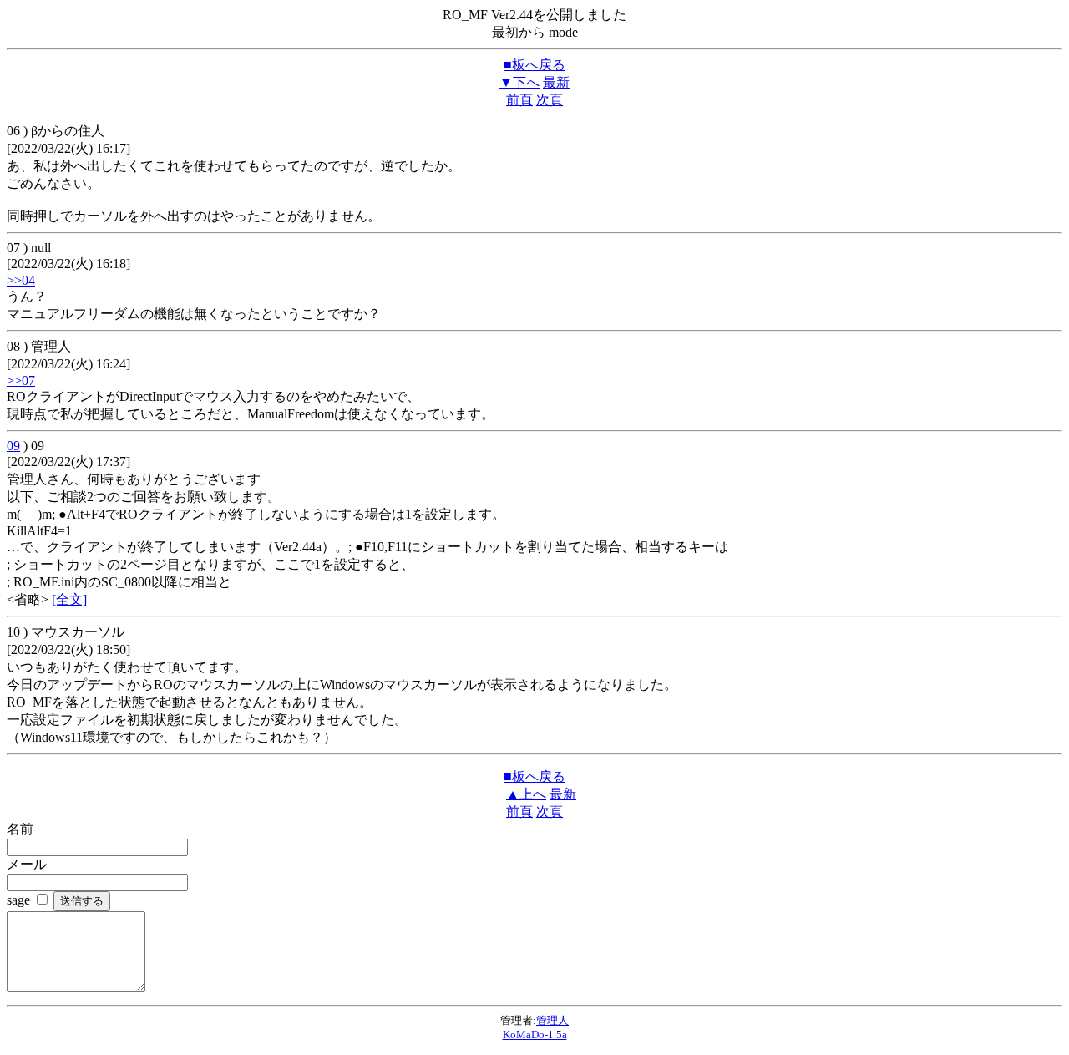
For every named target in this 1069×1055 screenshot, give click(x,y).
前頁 (519, 100)
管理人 (552, 1020)
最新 (556, 82)
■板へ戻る (534, 65)
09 (13, 446)
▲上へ (526, 794)
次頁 (549, 100)
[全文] (69, 599)
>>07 (21, 380)
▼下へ (519, 82)
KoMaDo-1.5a (535, 1034)
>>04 (21, 280)
